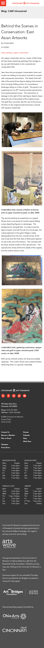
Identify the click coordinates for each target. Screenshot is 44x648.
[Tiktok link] (19, 396)
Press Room (5, 447)
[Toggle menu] (3, 3)
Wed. (4, 468)
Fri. (3, 473)
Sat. (3, 475)
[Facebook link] (8, 396)
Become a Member (8, 435)
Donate (26, 432)
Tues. (4, 466)
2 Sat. (27, 501)
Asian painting (6, 53)
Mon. (4, 463)
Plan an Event (6, 438)
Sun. (4, 478)
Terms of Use (6, 422)
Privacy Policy (6, 419)
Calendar (26, 435)
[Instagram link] (14, 396)
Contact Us (5, 432)
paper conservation (21, 53)
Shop (25, 438)
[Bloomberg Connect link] (3, 396)
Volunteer (4, 444)
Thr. (3, 470)
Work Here (27, 441)
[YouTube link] (24, 396)
